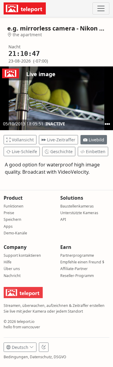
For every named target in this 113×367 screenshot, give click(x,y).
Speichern (12, 219)
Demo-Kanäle (15, 233)
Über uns (12, 268)
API (63, 219)
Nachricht (12, 275)
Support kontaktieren (22, 255)
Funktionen (14, 206)
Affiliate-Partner (74, 268)
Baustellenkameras (77, 206)
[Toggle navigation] (101, 8)
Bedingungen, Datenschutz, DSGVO (35, 356)
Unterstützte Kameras (79, 212)
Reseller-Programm (77, 275)
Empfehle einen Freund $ (82, 262)
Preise (9, 212)
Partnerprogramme (77, 255)
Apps (8, 226)
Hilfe (7, 262)
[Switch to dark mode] (44, 347)
